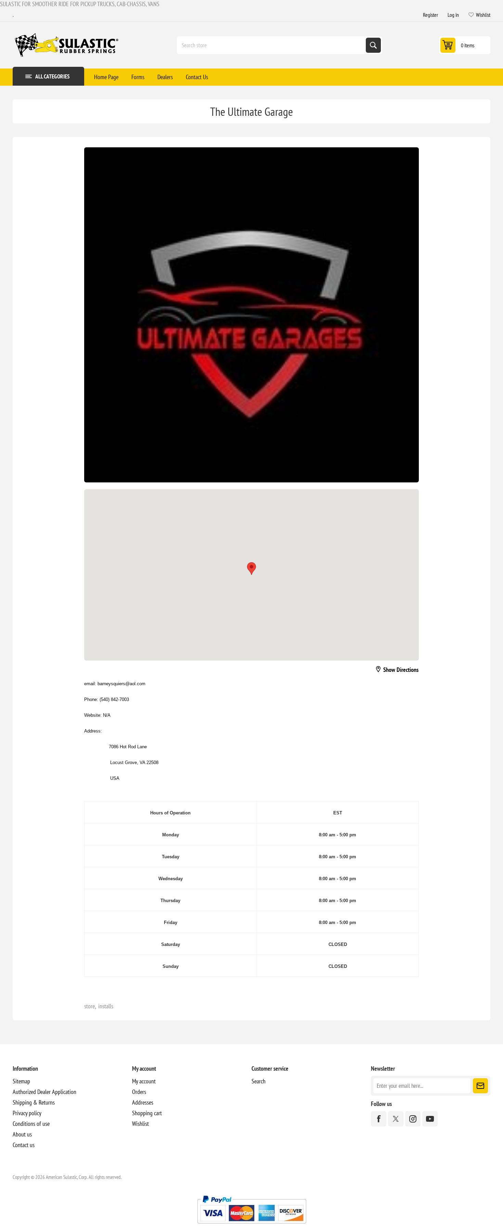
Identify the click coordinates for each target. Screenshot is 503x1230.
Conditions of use (31, 1124)
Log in (453, 14)
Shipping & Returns (34, 1102)
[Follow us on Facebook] (378, 1119)
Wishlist (140, 1124)
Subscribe (480, 1085)
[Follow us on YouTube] (430, 1119)
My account (144, 1081)
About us (22, 1134)
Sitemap (21, 1081)
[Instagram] (413, 1119)
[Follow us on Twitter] (395, 1119)
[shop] (251, 314)
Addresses (142, 1102)
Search (373, 45)
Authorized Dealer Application (44, 1092)
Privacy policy (27, 1113)
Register (430, 14)
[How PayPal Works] (251, 1226)
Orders (139, 1092)
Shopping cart (147, 1113)
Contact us (24, 1145)
